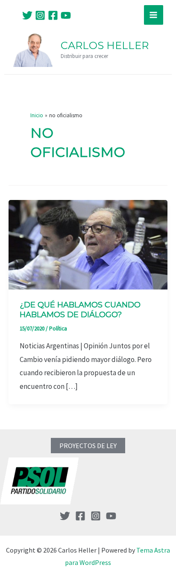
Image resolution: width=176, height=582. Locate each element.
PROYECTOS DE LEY (88, 445)
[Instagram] (40, 15)
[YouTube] (66, 15)
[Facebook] (53, 15)
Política (58, 328)
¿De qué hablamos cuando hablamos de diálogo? (80, 309)
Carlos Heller (105, 45)
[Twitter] (27, 15)
